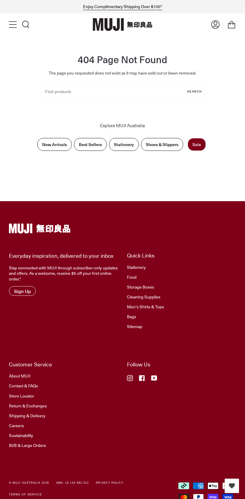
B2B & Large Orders (27, 445)
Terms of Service (25, 494)
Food (132, 277)
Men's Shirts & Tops (145, 306)
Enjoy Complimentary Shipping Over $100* (122, 6)
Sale (196, 144)
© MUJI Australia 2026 (29, 482)
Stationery (124, 144)
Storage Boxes (140, 286)
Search (194, 91)
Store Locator (21, 395)
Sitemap (134, 326)
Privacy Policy (109, 482)
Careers (16, 425)
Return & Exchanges (28, 405)
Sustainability (21, 435)
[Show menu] (13, 24)
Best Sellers (90, 144)
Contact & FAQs (23, 385)
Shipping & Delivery (27, 415)
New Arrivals (54, 144)
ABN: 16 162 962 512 (72, 482)
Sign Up (22, 291)
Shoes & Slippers (162, 144)
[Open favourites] (232, 486)
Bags (131, 316)
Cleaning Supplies (143, 296)
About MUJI (19, 375)
